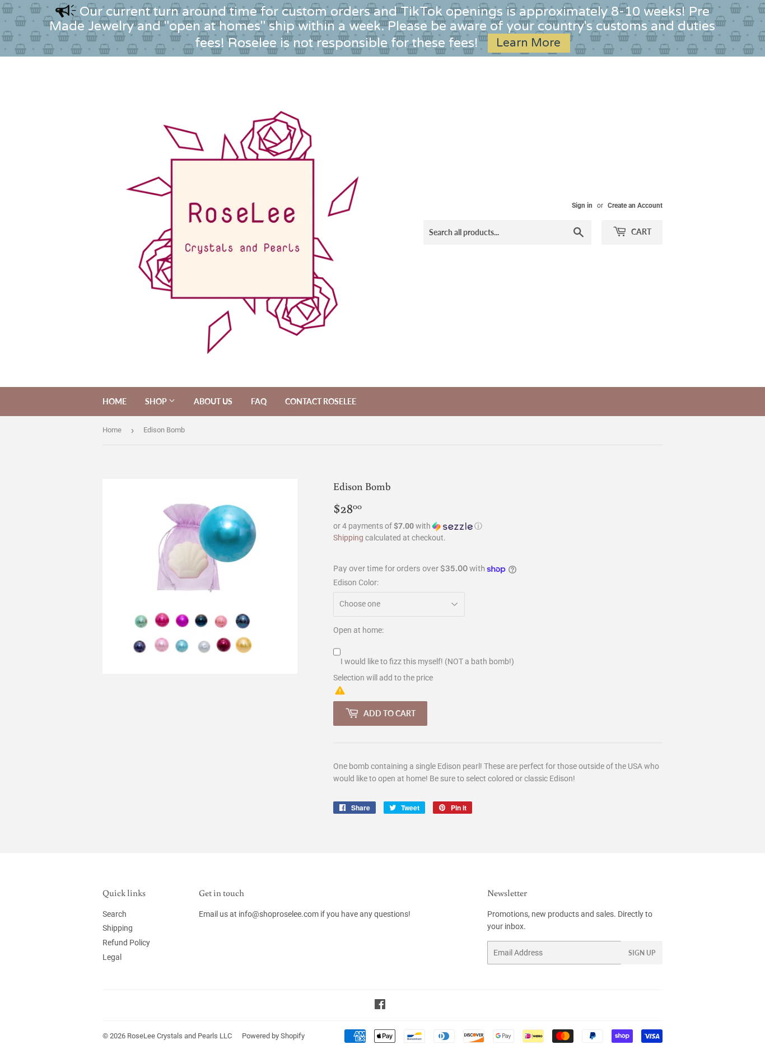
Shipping (348, 537)
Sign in (582, 205)
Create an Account (635, 205)
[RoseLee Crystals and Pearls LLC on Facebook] (380, 1005)
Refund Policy (126, 942)
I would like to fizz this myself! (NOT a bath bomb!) (427, 661)
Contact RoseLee (320, 401)
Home (114, 401)
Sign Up (641, 953)
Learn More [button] (528, 43)
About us (213, 401)
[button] (498, 526)
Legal (112, 957)
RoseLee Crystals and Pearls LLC (179, 1036)
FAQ (259, 401)
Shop (157, 401)
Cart (640, 231)
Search (114, 914)
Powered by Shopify (273, 1036)
